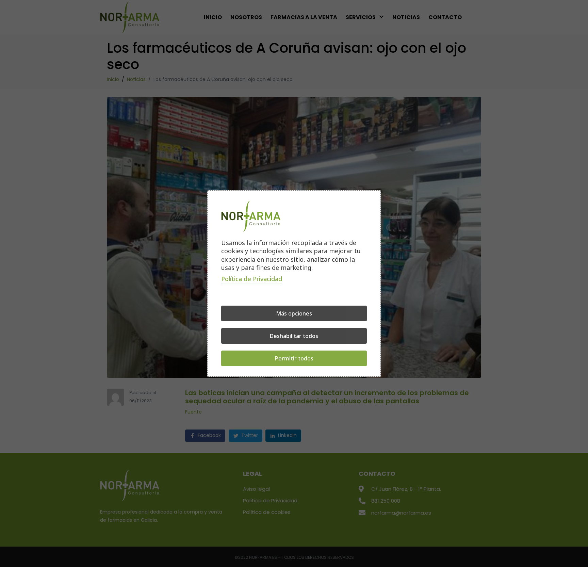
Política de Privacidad (251, 279)
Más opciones (294, 313)
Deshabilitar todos (294, 336)
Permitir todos (294, 358)
